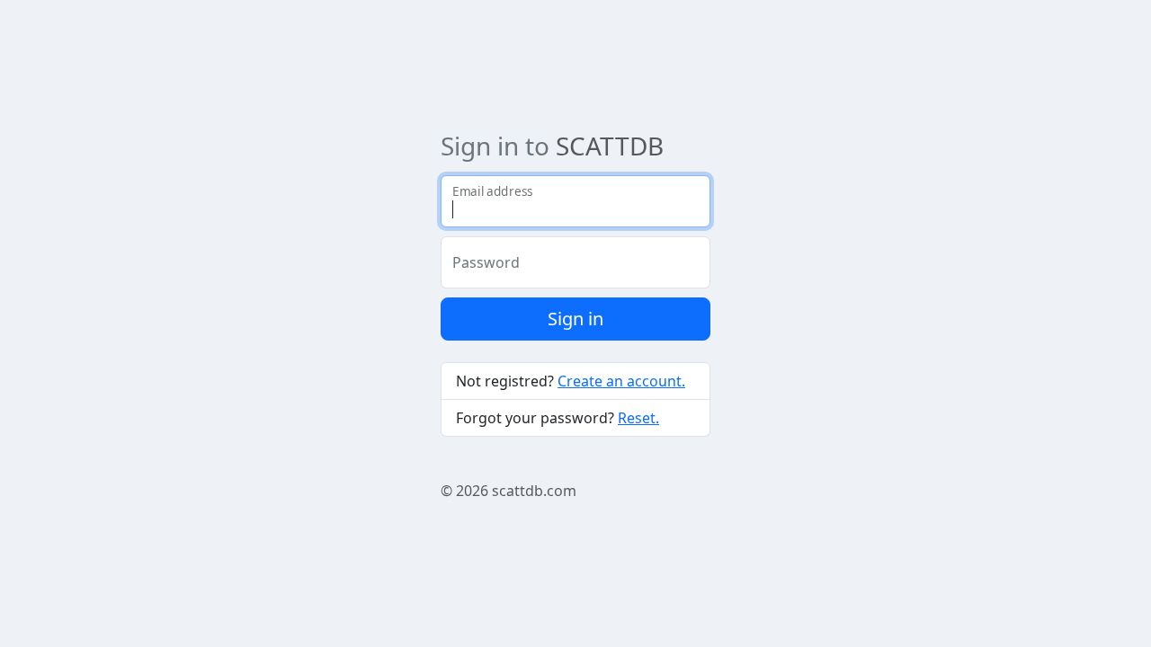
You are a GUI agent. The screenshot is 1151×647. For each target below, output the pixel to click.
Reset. (638, 418)
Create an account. (621, 381)
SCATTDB (610, 146)
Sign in (575, 318)
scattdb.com (534, 491)
